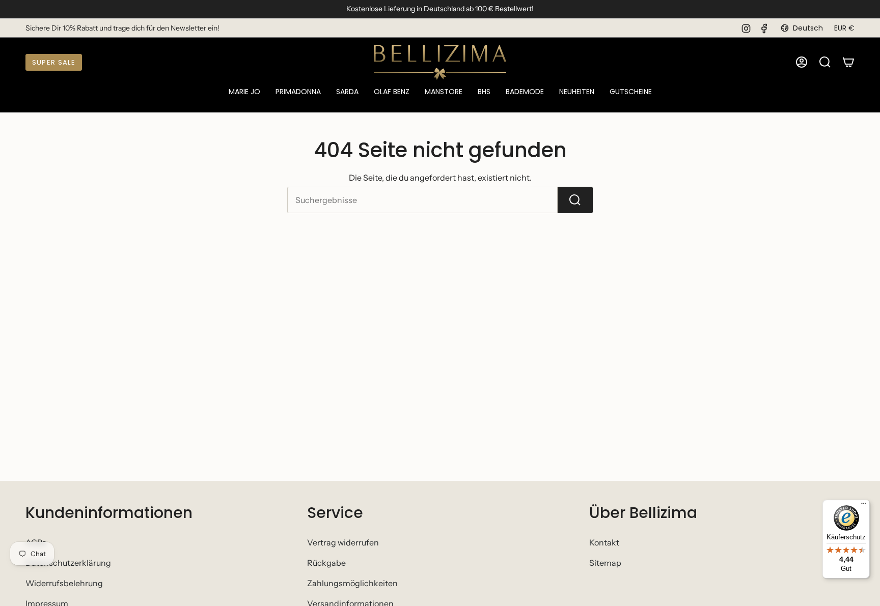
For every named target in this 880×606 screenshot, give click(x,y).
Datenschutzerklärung (68, 563)
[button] (244, 92)
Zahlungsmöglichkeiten (352, 583)
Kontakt (604, 542)
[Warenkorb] (848, 62)
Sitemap (605, 563)
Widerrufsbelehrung (64, 583)
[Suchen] (575, 200)
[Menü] (864, 506)
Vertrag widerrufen (343, 542)
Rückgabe (326, 563)
